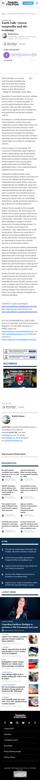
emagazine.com (9, 435)
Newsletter (8, 746)
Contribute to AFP (11, 740)
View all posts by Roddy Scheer (14, 454)
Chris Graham (9, 479)
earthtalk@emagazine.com (16, 334)
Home (3, 14)
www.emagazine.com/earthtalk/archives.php (19, 339)
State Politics (7, 672)
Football (6, 647)
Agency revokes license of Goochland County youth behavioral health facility (28, 508)
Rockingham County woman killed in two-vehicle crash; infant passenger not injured (13, 664)
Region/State (7, 20)
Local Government (9, 684)
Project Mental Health (12, 751)
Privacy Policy (9, 757)
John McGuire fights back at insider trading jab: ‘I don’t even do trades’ (14, 676)
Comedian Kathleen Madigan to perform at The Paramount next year (20, 625)
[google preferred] (10, 44)
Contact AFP (9, 729)
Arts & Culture (8, 621)
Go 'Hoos (6, 634)
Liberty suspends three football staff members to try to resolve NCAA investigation (14, 651)
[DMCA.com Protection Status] (20, 774)
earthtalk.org (10, 438)
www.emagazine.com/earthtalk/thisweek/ (18, 331)
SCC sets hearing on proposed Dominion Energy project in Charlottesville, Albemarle (13, 689)
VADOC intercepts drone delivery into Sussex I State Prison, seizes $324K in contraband (10, 490)
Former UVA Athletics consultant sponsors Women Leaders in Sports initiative (15, 639)
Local (5, 659)
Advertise (7, 734)
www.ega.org (11, 309)
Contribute (28, 3)
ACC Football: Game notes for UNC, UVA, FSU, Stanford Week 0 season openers (14, 701)
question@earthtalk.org (13, 440)
